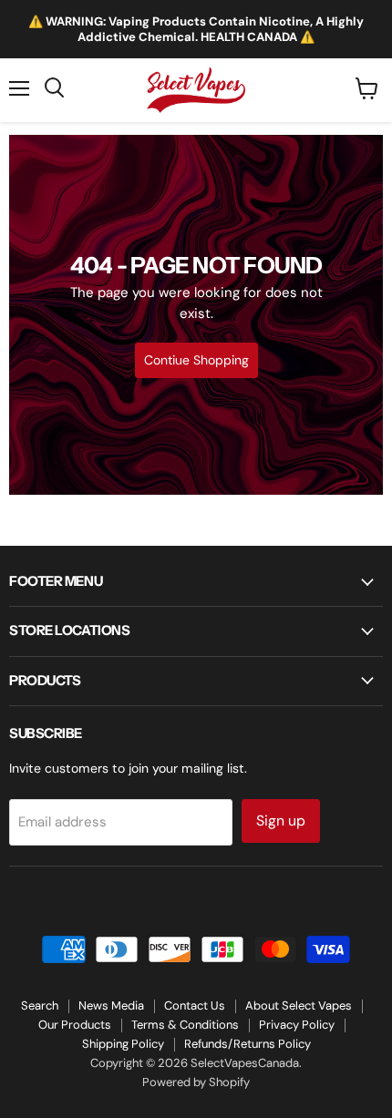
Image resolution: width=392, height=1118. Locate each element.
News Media (111, 1005)
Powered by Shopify (196, 1082)
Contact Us (194, 1005)
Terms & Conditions (185, 1024)
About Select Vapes (298, 1005)
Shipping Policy (123, 1043)
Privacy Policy (297, 1024)
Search (39, 1005)
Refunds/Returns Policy (247, 1043)
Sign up (280, 820)
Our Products (74, 1024)
